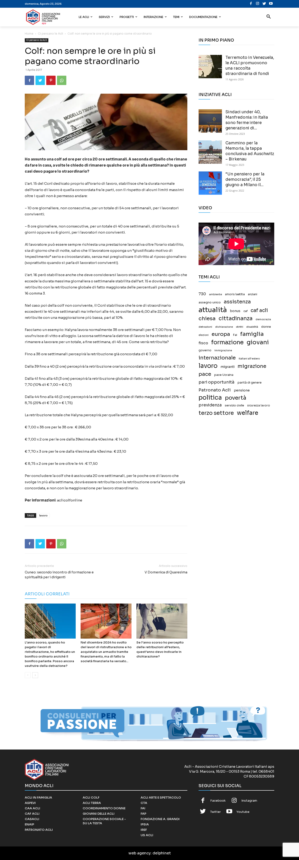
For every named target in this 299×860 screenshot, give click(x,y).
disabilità (252, 326)
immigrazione (223, 350)
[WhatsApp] (61, 80)
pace (205, 374)
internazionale (217, 357)
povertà (235, 397)
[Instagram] (257, 3)
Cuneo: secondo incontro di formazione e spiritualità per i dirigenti (59, 574)
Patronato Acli (215, 389)
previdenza (210, 405)
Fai (235, 335)
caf (245, 311)
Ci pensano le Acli (50, 33)
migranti (228, 367)
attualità (213, 309)
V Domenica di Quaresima (166, 572)
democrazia (263, 319)
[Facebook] (251, 3)
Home (29, 33)
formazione (227, 342)
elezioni (204, 335)
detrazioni (205, 326)
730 (202, 294)
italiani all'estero (249, 358)
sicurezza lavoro (258, 405)
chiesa (207, 318)
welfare (247, 412)
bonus (235, 311)
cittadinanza (236, 318)
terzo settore (216, 413)
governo (205, 350)
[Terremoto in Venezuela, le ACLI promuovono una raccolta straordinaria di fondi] (210, 66)
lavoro (43, 515)
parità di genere (250, 382)
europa (221, 334)
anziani (252, 294)
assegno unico (210, 302)
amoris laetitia (235, 294)
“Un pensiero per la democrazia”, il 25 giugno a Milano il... (244, 179)
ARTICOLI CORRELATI (47, 594)
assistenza (237, 301)
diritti (239, 326)
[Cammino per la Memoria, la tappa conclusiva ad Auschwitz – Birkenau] (210, 152)
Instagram (249, 801)
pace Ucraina (223, 375)
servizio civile (234, 405)
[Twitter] (264, 3)
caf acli (259, 310)
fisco (203, 343)
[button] (268, 17)
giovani (258, 342)
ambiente (215, 294)
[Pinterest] (51, 80)
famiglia (252, 334)
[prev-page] (28, 675)
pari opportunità (217, 382)
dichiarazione (224, 326)
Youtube (242, 812)
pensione (242, 390)
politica (210, 397)
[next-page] (35, 675)
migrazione (252, 366)
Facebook (218, 801)
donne (266, 327)
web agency (139, 853)
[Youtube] (270, 3)
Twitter (215, 812)
